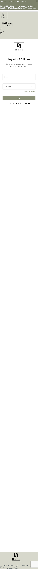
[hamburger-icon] (35, 23)
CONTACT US (7, 25)
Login (19, 98)
